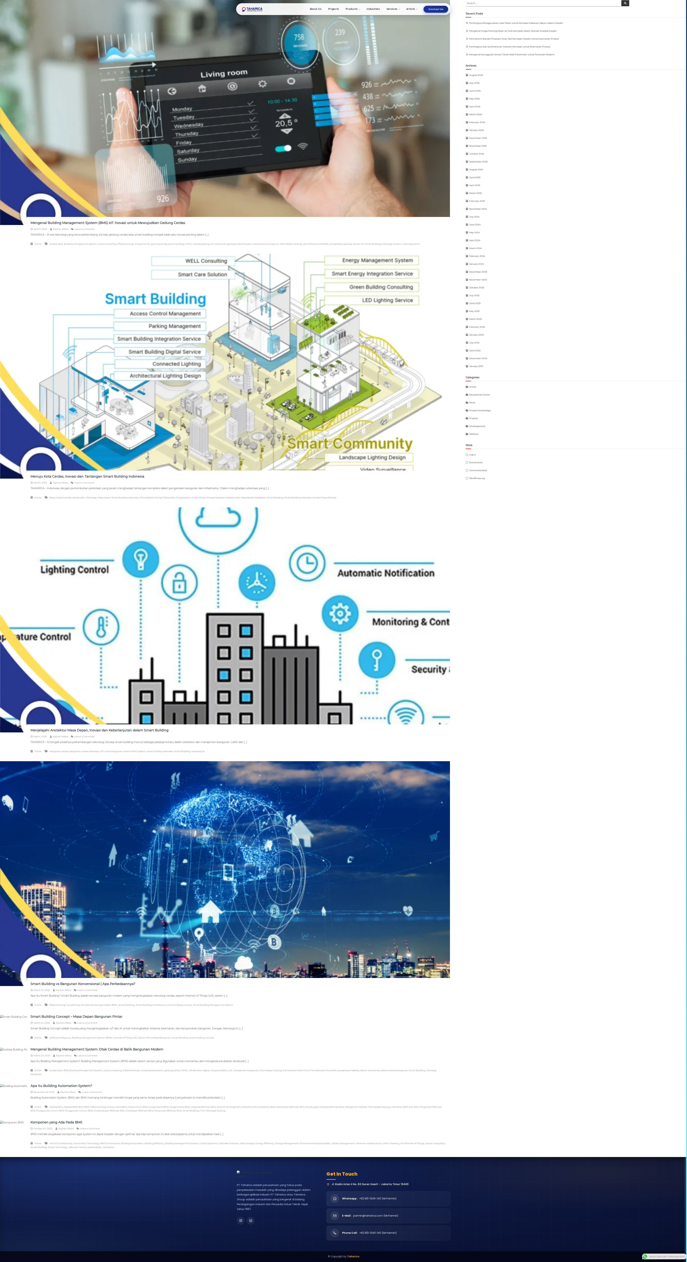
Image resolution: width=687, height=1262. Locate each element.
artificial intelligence (60, 1037)
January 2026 (476, 130)
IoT (212, 244)
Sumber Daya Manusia (324, 497)
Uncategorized (477, 426)
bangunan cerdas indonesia (84, 751)
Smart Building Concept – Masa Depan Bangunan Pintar (76, 1017)
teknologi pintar (411, 244)
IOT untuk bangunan (111, 751)
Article (410, 9)
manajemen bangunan (245, 1070)
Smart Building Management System (213, 1005)
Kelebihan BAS (250, 1107)
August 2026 (476, 75)
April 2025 (474, 185)
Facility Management (343, 1143)
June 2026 (475, 90)
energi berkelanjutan (151, 1070)
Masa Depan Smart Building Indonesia (118, 497)
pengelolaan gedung (340, 244)
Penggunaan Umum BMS (79, 1110)
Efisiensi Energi (125, 244)
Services (392, 9)
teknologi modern (392, 244)
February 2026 (477, 122)
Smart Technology (57, 1147)
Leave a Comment (84, 229)
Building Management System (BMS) (92, 1037)
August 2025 (476, 169)
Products (352, 9)
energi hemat (142, 244)
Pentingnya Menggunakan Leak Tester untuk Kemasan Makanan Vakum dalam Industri (516, 23)
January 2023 (476, 334)
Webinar (473, 434)
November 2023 (478, 279)
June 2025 (474, 177)
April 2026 (474, 106)
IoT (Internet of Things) (412, 1143)
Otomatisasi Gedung (291, 244)
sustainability (95, 1147)
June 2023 (475, 303)
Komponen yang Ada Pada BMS (56, 1122)
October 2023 (476, 287)
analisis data (56, 1070)
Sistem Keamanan (370, 1070)
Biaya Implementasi (60, 497)
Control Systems (208, 1143)
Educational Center (479, 394)
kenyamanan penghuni (266, 244)
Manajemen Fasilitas (356, 1107)
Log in (472, 454)
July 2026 (474, 83)
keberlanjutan (244, 244)
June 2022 (475, 350)
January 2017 (476, 366)
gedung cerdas (159, 244)
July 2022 (474, 342)
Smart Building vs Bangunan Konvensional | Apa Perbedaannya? (83, 984)
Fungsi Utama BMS (180, 1107)
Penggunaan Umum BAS (50, 1110)
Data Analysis (247, 1143)
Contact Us (435, 9)
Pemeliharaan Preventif (323, 1070)
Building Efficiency (154, 1143)
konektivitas (73, 1005)
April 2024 (474, 240)
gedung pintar (172, 1070)
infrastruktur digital (199, 1070)
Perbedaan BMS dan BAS (139, 1110)
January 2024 (476, 264)
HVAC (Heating (391, 1143)
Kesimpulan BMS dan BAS (290, 1107)
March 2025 (475, 193)
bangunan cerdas (59, 751)
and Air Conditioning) (61, 1143)
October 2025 (476, 153)
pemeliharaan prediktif (315, 244)
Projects (333, 9)
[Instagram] (240, 1220)
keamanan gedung (225, 244)
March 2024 (475, 248)
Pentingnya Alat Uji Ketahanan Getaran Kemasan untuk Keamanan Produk (509, 46)
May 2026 (474, 98)
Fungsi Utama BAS (158, 1107)
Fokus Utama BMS (137, 1107)
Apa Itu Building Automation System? (61, 1086)
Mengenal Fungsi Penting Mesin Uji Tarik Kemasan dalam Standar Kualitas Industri (513, 31)
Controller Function (228, 1143)
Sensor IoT (358, 244)
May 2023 (474, 311)
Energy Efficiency (264, 1143)
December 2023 (478, 271)
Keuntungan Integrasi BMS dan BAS (324, 1107)
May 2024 (474, 232)
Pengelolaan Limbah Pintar (191, 497)
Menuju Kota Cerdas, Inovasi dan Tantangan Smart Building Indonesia (87, 476)
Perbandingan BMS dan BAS (109, 1110)
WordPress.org (477, 478)
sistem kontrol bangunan (394, 1070)
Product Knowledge (480, 410)
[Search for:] (543, 3)
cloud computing (107, 244)
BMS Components (110, 1143)
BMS (66, 1070)
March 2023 (475, 319)
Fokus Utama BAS (117, 1107)
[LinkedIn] (250, 1220)
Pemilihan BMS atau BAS (404, 1107)
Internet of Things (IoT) (125, 1037)
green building (176, 244)
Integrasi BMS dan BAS (203, 1107)
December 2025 (478, 138)
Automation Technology (86, 1143)
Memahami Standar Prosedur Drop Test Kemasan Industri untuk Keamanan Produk (514, 38)
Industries (373, 9)
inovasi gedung (201, 244)
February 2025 (477, 201)
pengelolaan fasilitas (348, 1070)
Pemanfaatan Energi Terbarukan (157, 497)
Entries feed (475, 462)
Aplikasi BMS (70, 1107)
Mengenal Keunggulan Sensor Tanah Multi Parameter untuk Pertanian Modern (511, 54)
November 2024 (478, 208)
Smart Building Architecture (151, 1005)
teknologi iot (198, 751)
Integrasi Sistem (219, 1070)
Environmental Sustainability (315, 1143)
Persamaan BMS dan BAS (168, 1110)
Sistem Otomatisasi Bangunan (154, 1037)
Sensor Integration (435, 1143)
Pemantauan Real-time (296, 1070)
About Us (315, 9)
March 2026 (475, 114)
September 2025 (478, 161)
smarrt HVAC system (135, 751)
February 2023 (477, 327)
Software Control (78, 1147)
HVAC (189, 244)
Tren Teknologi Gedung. (213, 1110)
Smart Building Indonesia (297, 497)
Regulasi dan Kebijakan (253, 497)
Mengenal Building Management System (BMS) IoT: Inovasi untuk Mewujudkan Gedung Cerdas (108, 223)
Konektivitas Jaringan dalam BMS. (99, 1005)
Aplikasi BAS (56, 1107)
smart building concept (179, 1005)
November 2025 (478, 146)
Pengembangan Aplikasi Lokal (223, 497)
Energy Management (287, 1143)
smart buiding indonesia (160, 751)
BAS (81, 1107)
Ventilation (108, 1147)
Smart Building (373, 244)
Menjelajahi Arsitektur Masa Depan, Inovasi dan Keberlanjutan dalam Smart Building (100, 730)
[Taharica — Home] (252, 9)
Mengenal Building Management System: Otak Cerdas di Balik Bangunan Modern (97, 1049)
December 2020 (478, 358)
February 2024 (477, 256)
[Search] (625, 3)
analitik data (56, 244)
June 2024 (475, 224)
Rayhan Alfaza (60, 229)
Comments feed (478, 470)
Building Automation (132, 1143)
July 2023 (474, 295)
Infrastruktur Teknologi (84, 497)
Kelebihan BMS (267, 1107)
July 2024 (474, 216)
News (472, 402)
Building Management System (80, 244)
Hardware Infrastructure (369, 1143)
